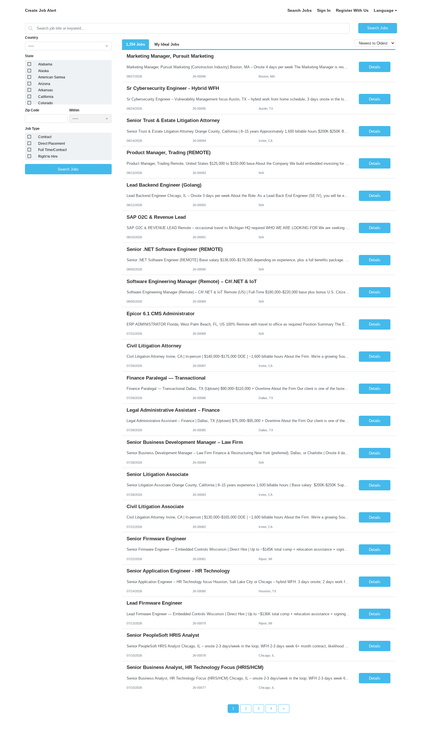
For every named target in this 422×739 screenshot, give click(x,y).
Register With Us (352, 10)
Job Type (32, 129)
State (29, 56)
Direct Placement (51, 144)
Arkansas (45, 90)
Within (74, 110)
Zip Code (32, 110)
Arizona (44, 84)
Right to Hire (48, 156)
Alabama (45, 64)
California (45, 97)
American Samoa (51, 77)
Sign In (324, 10)
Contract (44, 137)
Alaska (43, 71)
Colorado (45, 103)
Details (374, 67)
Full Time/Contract (52, 150)
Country (31, 38)
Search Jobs (299, 10)
